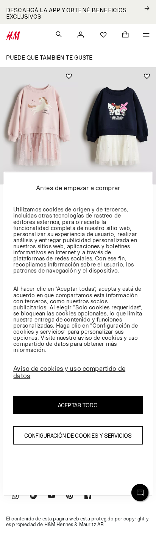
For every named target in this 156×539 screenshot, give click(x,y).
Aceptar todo (78, 405)
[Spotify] (33, 497)
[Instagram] (15, 497)
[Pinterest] (70, 497)
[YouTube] (51, 497)
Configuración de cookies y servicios (78, 435)
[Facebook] (88, 497)
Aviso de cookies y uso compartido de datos (69, 372)
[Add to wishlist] (69, 76)
